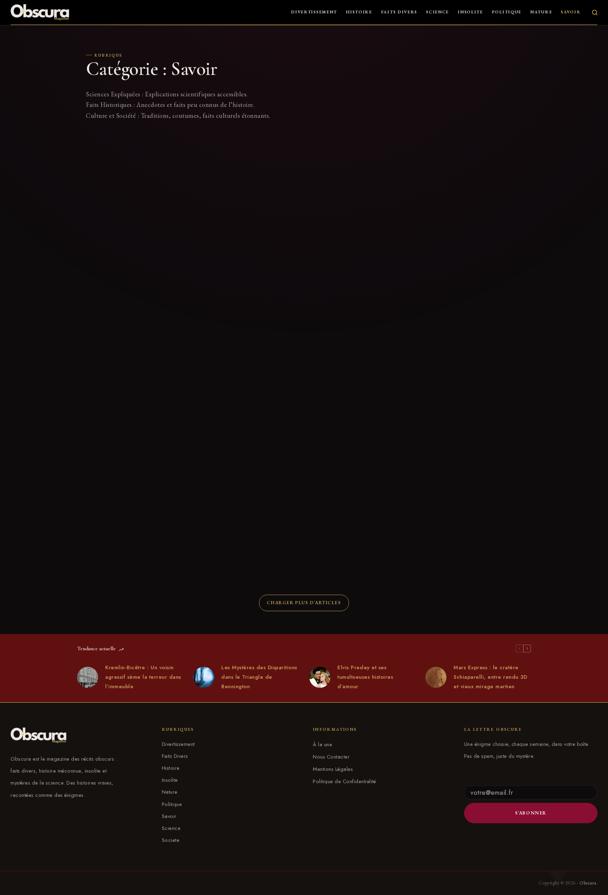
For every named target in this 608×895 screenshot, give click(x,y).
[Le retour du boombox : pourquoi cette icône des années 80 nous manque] (135, 328)
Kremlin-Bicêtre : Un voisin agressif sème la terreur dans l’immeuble (143, 677)
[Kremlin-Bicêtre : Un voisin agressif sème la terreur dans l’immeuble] (87, 677)
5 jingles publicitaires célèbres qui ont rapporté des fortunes (467, 382)
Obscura (588, 883)
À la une (322, 744)
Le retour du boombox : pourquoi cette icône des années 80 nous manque (130, 386)
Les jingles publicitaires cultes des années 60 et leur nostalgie (467, 226)
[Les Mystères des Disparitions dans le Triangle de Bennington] (203, 677)
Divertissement (314, 12)
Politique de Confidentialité (344, 781)
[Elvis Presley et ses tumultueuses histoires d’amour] (319, 677)
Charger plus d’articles (304, 603)
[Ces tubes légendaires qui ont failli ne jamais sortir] (247, 482)
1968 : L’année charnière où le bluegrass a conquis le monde (349, 226)
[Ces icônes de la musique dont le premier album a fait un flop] (360, 328)
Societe (171, 840)
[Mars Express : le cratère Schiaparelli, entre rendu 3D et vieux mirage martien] (435, 677)
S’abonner (530, 813)
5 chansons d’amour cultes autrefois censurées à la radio (244, 382)
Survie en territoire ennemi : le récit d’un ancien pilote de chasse (133, 536)
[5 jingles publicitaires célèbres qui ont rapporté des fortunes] (472, 328)
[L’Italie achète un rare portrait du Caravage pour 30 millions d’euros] (472, 482)
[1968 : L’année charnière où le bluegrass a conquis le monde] (360, 172)
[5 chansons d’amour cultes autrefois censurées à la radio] (247, 328)
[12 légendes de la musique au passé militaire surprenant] (360, 482)
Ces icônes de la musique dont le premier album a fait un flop (353, 382)
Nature (541, 12)
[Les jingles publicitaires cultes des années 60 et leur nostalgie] (472, 172)
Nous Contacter (331, 757)
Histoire (359, 12)
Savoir (571, 12)
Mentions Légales (333, 769)
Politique (506, 12)
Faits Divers (399, 12)
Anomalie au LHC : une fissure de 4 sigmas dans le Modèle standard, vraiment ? (244, 230)
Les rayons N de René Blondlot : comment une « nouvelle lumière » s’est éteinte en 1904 (130, 230)
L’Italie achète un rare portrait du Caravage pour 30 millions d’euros (468, 536)
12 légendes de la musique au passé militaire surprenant (354, 536)
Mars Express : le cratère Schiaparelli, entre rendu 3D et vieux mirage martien (490, 677)
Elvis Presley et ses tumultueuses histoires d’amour (365, 677)
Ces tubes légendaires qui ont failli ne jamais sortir (247, 536)
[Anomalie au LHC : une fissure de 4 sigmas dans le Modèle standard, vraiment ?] (247, 172)
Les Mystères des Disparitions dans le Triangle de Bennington (259, 677)
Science (437, 12)
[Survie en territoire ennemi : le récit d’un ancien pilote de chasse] (135, 482)
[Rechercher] (594, 12)
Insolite (470, 12)
